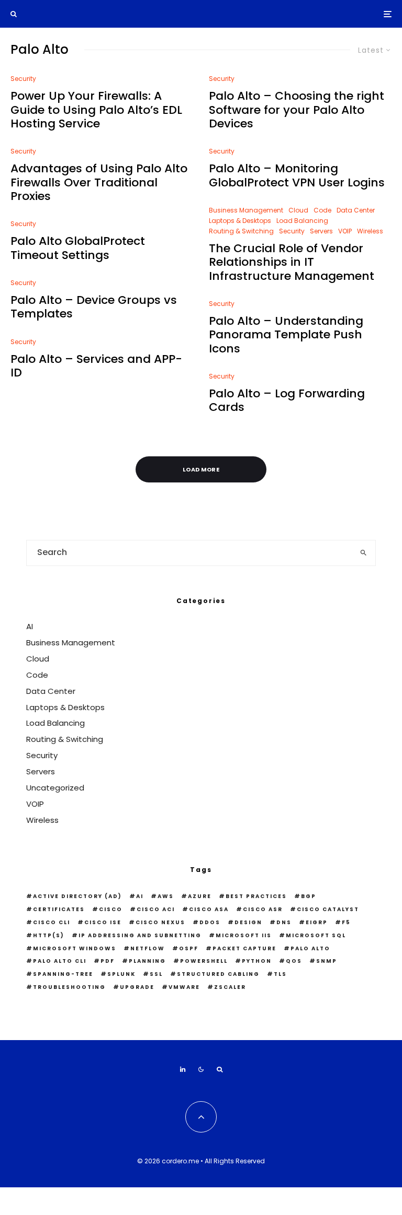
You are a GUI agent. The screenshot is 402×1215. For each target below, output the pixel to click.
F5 (346, 922)
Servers (321, 231)
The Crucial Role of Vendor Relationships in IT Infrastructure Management (291, 262)
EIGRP (317, 922)
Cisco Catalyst (328, 909)
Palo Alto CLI (59, 961)
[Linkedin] (183, 1069)
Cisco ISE (102, 922)
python (257, 961)
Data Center (356, 210)
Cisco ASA (209, 909)
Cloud (298, 210)
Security (23, 78)
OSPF (188, 948)
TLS (280, 974)
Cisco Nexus (160, 922)
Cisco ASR (263, 909)
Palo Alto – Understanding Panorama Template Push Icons (286, 335)
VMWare (184, 987)
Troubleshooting (69, 987)
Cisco (110, 909)
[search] (363, 552)
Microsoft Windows (74, 948)
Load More (201, 469)
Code (322, 210)
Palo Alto (310, 948)
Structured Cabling (218, 974)
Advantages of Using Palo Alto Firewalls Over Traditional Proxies (98, 182)
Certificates (59, 909)
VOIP (345, 231)
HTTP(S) (48, 935)
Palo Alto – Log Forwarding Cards (287, 401)
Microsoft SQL (316, 935)
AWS (166, 896)
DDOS (209, 922)
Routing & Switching (241, 231)
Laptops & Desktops (240, 220)
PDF (107, 961)
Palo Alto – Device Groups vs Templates (93, 307)
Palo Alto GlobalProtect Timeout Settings (77, 248)
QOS (294, 961)
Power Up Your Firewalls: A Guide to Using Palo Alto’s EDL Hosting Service (96, 110)
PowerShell (204, 961)
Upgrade (137, 987)
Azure (199, 896)
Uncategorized (55, 787)
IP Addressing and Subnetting (140, 935)
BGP (308, 896)
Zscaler (230, 987)
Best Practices (256, 896)
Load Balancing (302, 220)
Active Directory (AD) (77, 896)
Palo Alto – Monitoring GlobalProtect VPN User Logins (297, 176)
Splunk (121, 974)
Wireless (370, 231)
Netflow (147, 948)
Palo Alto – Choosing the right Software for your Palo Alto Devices (296, 110)
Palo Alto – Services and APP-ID (96, 366)
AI (29, 626)
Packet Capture (244, 948)
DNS (284, 922)
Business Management (246, 210)
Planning (147, 961)
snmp (326, 961)
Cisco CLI (51, 922)
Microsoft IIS (244, 935)
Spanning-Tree (63, 974)
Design (248, 922)
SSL (156, 974)
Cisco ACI (156, 909)
